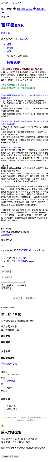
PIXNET (13, 418)
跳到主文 (5, 33)
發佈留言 (5, 288)
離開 (16, 457)
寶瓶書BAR (12, 25)
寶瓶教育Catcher (26, 261)
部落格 (10, 48)
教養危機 (13, 62)
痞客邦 (24, 250)
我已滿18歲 (6, 457)
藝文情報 (23, 39)
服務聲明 (30, 420)
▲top (3, 266)
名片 (9, 51)
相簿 (9, 44)
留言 (31, 250)
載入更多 (5, 272)
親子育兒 (22, 258)
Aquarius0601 (7, 235)
